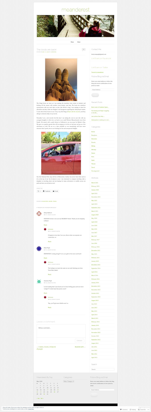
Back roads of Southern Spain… (100, 107)
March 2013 (94, 318)
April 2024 (94, 193)
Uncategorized (95, 171)
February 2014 (95, 279)
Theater (93, 164)
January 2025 (95, 190)
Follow (95, 95)
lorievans (53, 51)
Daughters (45, 201)
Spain (92, 160)
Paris (92, 156)
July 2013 (94, 304)
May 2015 (94, 254)
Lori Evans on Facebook (101, 58)
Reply (45, 225)
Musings (93, 149)
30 (44, 394)
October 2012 (95, 336)
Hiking (93, 146)
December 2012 (95, 329)
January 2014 (95, 282)
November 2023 (95, 197)
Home (72, 42)
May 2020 (94, 218)
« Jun (38, 398)
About (78, 42)
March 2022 (94, 211)
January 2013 (95, 325)
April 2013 (94, 314)
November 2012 (95, 332)
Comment (79, 340)
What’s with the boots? (73, 111)
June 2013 (94, 307)
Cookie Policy (31, 409)
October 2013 (95, 293)
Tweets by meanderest (97, 72)
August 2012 (94, 343)
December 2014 (95, 264)
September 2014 (95, 268)
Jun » (42, 398)
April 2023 (94, 204)
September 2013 (95, 297)
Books (93, 131)
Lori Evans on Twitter (99, 67)
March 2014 (94, 275)
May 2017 (94, 236)
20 (58, 390)
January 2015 (95, 261)
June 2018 (94, 225)
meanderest (76, 10)
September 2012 (95, 339)
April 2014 (94, 272)
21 (37, 392)
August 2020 (94, 214)
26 (54, 392)
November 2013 (95, 289)
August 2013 (94, 300)
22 (40, 392)
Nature (50, 201)
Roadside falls (80, 347)
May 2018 (94, 229)
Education (94, 139)
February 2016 (95, 247)
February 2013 (95, 321)
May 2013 (94, 311)
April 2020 (94, 222)
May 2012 (94, 354)
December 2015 (95, 250)
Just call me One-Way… (98, 116)
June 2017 (94, 232)
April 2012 (94, 357)
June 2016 (94, 243)
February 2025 (95, 186)
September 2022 (95, 207)
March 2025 (94, 182)
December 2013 (95, 286)
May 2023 (94, 200)
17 (47, 390)
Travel (55, 201)
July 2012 (94, 346)
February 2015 (95, 257)
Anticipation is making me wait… (100, 120)
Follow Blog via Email (100, 76)
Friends (93, 142)
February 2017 (95, 239)
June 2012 (94, 350)
